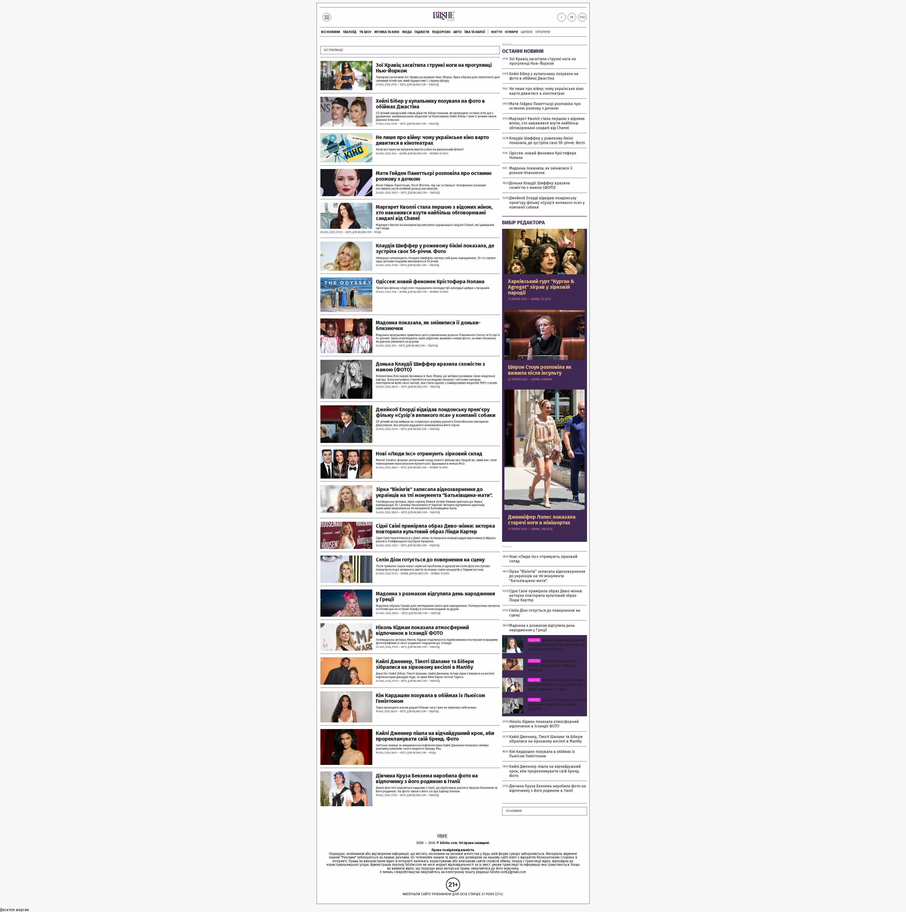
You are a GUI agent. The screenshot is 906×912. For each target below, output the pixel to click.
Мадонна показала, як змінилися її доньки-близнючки (428, 325)
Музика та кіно (386, 32)
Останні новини (523, 51)
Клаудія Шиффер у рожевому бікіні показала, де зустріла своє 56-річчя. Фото (435, 248)
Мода (407, 32)
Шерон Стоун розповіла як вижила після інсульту (539, 370)
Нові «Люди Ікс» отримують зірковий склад (429, 454)
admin (403, 153)
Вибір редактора (523, 222)
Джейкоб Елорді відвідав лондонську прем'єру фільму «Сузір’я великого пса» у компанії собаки (435, 412)
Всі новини (330, 32)
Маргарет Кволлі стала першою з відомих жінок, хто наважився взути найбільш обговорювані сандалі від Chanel (434, 212)
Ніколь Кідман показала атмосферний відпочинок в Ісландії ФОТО (422, 630)
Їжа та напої (475, 32)
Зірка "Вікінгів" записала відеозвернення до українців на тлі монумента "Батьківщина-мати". (434, 492)
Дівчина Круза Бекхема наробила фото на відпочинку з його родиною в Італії (427, 778)
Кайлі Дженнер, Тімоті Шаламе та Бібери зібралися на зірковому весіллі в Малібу (425, 664)
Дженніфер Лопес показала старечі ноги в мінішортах (541, 520)
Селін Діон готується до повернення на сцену (430, 560)
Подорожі (441, 32)
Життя (496, 32)
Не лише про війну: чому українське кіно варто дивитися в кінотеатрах (432, 140)
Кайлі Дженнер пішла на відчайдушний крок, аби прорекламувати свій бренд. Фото (435, 736)
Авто (457, 32)
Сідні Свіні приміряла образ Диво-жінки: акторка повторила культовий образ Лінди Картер (435, 528)
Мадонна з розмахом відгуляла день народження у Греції (435, 596)
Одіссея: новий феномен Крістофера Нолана (430, 281)
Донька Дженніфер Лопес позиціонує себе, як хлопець (552, 665)
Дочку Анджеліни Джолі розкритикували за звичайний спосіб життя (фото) (556, 644)
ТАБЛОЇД (350, 32)
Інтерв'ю (542, 32)
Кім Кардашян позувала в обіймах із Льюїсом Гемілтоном (430, 698)
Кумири (511, 32)
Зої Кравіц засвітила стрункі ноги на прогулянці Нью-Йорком (434, 68)
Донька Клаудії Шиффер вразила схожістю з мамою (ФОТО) (430, 367)
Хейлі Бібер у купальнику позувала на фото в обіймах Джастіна (430, 104)
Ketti (403, 84)
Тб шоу (365, 32)
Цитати (527, 32)
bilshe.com (448, 843)
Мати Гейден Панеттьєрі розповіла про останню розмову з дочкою (433, 176)
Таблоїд (434, 84)
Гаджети (422, 32)
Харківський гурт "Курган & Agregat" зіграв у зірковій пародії (541, 287)
